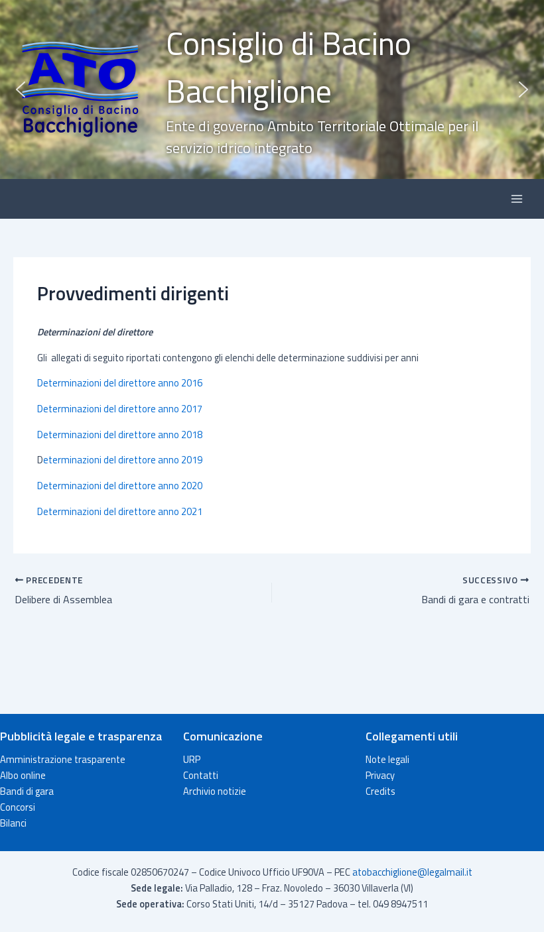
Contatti (200, 775)
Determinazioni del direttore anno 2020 (119, 485)
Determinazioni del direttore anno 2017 (119, 408)
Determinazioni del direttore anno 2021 (119, 511)
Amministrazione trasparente (62, 759)
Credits (380, 791)
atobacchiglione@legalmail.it (412, 872)
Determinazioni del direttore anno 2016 (119, 382)
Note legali (387, 759)
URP (191, 759)
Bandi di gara (27, 791)
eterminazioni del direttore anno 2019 (122, 459)
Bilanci (13, 823)
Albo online (23, 775)
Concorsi (17, 807)
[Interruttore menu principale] (517, 199)
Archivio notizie (214, 791)
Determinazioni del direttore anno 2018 (119, 434)
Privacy (380, 775)
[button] (272, 89)
